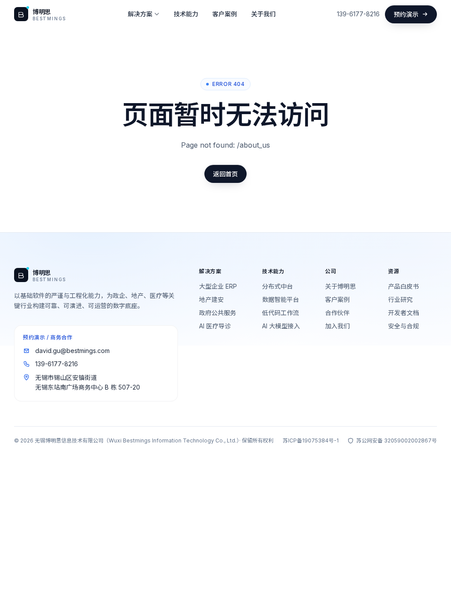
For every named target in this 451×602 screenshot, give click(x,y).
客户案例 (224, 14)
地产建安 (211, 299)
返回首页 (225, 174)
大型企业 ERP (218, 286)
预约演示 (406, 14)
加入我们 (337, 326)
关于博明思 (340, 286)
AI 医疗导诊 (215, 326)
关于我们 (263, 14)
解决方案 (140, 14)
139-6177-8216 (358, 14)
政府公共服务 (217, 312)
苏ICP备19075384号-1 (311, 440)
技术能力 (186, 14)
